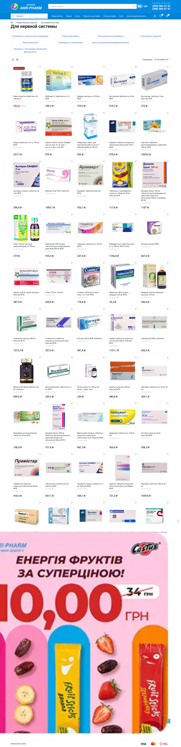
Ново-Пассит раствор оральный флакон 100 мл (24, 245)
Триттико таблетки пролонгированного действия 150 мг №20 (153, 144)
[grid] (13, 60)
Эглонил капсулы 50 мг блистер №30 (151, 434)
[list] (17, 60)
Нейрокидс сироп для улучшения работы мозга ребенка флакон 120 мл (88, 144)
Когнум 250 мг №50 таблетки (89, 338)
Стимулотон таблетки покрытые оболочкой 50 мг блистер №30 (57, 340)
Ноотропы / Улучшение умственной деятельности (30, 50)
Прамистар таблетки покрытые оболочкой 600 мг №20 (25, 486)
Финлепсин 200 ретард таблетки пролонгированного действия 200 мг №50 (57, 246)
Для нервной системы (50, 23)
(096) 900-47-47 (161, 8)
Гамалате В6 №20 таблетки (152, 338)
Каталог (19, 16)
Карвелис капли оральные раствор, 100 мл (152, 293)
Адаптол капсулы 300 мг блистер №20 (119, 388)
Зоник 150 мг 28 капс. (54, 292)
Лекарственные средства (26, 23)
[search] (134, 6)
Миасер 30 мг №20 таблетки (57, 191)
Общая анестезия (30, 42)
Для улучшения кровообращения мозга (110, 42)
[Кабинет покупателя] (155, 16)
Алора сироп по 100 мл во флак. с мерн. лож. (88, 388)
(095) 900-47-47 (161, 6)
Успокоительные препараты (111, 36)
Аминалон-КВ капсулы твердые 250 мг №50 (118, 293)
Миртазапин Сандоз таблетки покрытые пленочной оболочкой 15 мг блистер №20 (90, 435)
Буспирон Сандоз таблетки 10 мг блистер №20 (90, 485)
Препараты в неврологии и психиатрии (30, 36)
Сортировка (147, 59)
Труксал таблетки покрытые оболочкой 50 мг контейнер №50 (121, 486)
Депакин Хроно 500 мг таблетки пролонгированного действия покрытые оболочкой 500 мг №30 (57, 436)
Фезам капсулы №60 (150, 244)
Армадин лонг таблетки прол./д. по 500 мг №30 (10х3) (122, 245)
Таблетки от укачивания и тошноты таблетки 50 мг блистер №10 (120, 193)
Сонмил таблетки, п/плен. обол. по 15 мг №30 (88, 293)
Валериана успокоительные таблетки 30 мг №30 (25, 434)
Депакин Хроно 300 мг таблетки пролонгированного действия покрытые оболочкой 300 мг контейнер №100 (153, 195)
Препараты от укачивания (70, 42)
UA (145, 6)
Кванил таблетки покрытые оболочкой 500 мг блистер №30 (121, 340)
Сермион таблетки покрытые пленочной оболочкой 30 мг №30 (121, 144)
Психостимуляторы (70, 36)
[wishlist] (40, 67)
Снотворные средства (150, 36)
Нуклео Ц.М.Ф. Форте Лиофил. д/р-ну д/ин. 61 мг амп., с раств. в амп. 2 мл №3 (58, 144)
